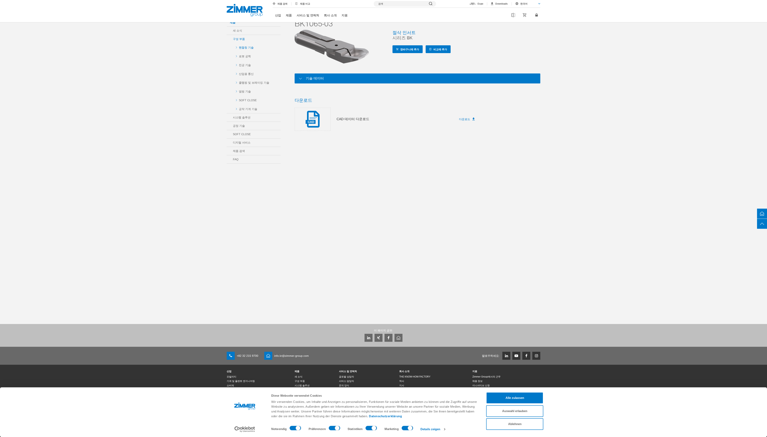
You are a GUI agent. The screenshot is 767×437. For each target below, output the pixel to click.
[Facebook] (388, 338)
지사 (401, 385)
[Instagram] (536, 356)
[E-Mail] (398, 338)
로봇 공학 (245, 56)
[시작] (245, 10)
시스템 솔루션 (241, 117)
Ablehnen (515, 424)
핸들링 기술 (246, 47)
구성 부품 (239, 39)
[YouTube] (516, 356)
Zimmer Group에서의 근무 (486, 376)
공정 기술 (239, 125)
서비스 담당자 (346, 381)
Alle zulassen (515, 397)
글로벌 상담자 (346, 376)
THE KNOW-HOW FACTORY (414, 376)
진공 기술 (245, 65)
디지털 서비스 (241, 142)
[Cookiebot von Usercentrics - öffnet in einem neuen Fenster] (244, 429)
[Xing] (379, 338)
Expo (480, 3)
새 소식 (237, 30)
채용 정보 (477, 381)
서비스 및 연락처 (308, 15)
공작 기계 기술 (248, 109)
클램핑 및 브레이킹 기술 (254, 82)
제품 (289, 15)
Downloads (501, 3)
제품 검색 (282, 3)
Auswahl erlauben (514, 411)
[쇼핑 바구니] (525, 15)
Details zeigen (430, 429)
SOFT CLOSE (248, 100)
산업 (278, 15)
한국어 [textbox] (524, 3)
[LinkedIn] (369, 338)
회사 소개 (330, 15)
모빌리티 (231, 376)
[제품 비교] (513, 15)
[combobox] (526, 4)
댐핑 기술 (245, 91)
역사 (401, 381)
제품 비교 (305, 3)
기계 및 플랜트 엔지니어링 (241, 381)
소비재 (230, 385)
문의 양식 (344, 385)
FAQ (235, 159)
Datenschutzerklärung (385, 416)
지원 (345, 15)
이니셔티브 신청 (481, 385)
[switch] (334, 429)
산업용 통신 (246, 73)
